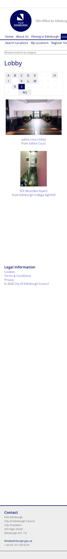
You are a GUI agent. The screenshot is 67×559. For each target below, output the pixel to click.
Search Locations (16, 43)
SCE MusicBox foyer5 (34, 191)
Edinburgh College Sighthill (37, 195)
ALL (25, 92)
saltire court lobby (33, 139)
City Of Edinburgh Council (31, 284)
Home (9, 37)
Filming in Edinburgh (45, 37)
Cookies (9, 272)
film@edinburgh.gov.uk (18, 541)
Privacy (9, 280)
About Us (22, 37)
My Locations (40, 43)
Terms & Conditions (17, 276)
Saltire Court (37, 143)
